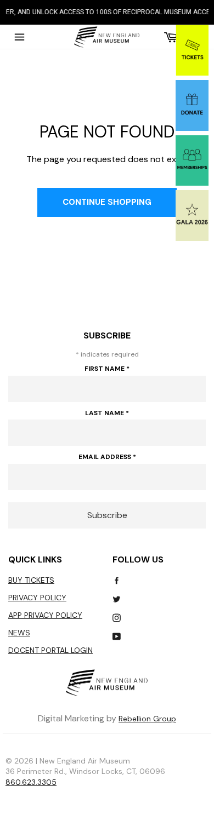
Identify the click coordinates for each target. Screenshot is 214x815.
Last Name (107, 413)
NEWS (19, 633)
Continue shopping (107, 202)
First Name (107, 368)
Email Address (107, 456)
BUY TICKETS (31, 580)
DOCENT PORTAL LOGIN (50, 650)
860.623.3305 (31, 782)
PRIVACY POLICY (37, 597)
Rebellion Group (147, 719)
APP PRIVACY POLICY (45, 615)
